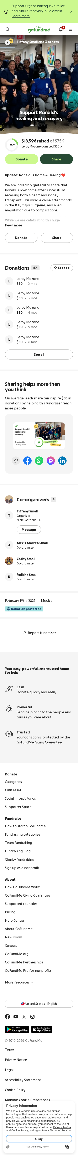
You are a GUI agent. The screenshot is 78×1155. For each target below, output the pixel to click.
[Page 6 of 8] (47, 125)
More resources (17, 982)
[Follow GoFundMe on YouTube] (16, 1017)
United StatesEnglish (41, 1003)
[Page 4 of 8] (41, 125)
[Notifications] (60, 29)
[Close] (71, 11)
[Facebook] (27, 460)
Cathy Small (26, 559)
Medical (47, 600)
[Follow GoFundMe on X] (24, 1017)
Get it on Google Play (17, 1029)
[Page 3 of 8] (39, 125)
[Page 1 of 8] (32, 125)
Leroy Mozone (28, 279)
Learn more (21, 16)
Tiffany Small (27, 511)
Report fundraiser (42, 633)
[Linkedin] (62, 460)
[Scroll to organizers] (10, 40)
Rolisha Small (27, 575)
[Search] (7, 29)
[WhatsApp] (39, 460)
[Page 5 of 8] (44, 125)
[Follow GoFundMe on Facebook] (7, 1017)
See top (64, 267)
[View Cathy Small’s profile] (9, 561)
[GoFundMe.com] (39, 29)
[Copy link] (16, 460)
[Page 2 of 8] (36, 125)
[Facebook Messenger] (51, 460)
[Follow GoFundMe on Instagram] (32, 1017)
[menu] (70, 29)
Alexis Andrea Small (32, 543)
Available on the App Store (41, 1029)
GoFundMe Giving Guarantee (39, 742)
